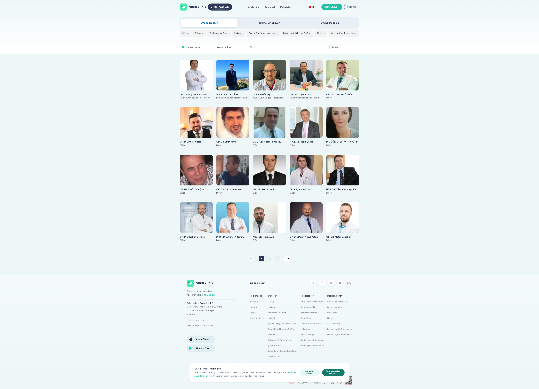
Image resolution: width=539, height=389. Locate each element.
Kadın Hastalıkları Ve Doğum (281, 329)
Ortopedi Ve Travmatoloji (280, 340)
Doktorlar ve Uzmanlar (312, 302)
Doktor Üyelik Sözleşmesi (339, 329)
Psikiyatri (272, 307)
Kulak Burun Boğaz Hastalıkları (283, 351)
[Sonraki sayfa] (287, 258)
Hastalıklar (306, 318)
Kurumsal (270, 7)
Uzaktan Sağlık (308, 307)
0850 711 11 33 (195, 320)
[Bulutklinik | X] (331, 283)
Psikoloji (271, 318)
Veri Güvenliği (307, 334)
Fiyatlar (331, 318)
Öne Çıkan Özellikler (337, 302)
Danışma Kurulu (257, 318)
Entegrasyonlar (334, 307)
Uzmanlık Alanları (309, 313)
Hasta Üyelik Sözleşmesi (313, 340)
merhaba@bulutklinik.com (201, 325)
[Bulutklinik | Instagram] (313, 283)
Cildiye (271, 302)
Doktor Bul (254, 7)
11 (277, 258)
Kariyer (253, 313)
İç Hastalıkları (274, 345)
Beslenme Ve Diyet (277, 313)
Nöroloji (271, 334)
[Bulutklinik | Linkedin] (349, 283)
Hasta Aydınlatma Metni (312, 345)
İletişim (253, 307)
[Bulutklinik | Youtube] (340, 283)
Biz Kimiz (254, 302)
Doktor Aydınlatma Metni (339, 334)
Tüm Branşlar (274, 356)
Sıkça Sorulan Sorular (311, 324)
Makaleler (285, 7)
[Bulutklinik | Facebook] (322, 283)
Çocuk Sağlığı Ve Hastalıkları (282, 324)
